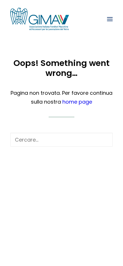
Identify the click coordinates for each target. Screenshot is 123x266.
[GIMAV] (39, 19)
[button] (110, 19)
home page (77, 101)
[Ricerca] (61, 140)
